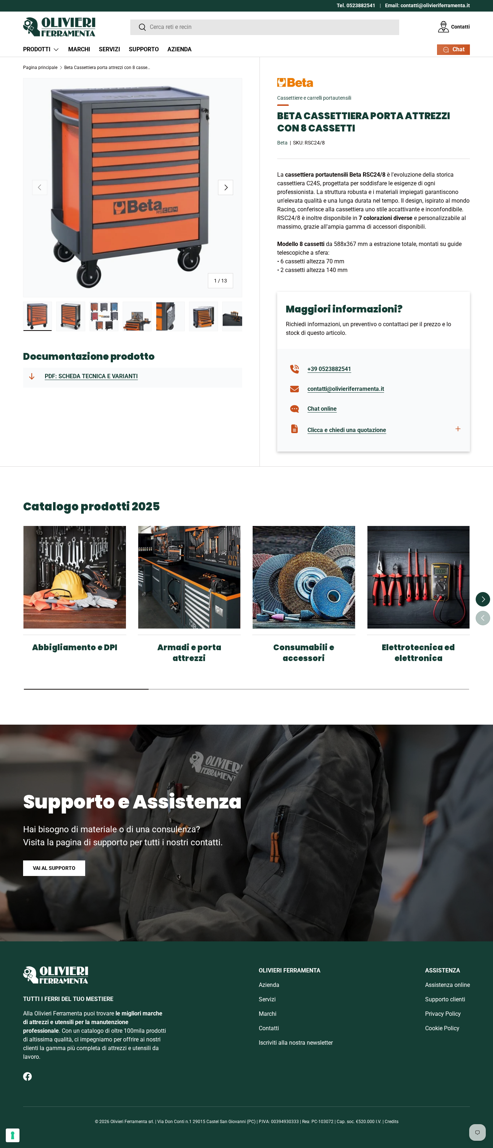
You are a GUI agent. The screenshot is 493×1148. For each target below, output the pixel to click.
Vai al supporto (54, 868)
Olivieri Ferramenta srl (131, 1121)
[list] (132, 187)
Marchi (79, 49)
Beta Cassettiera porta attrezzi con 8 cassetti (107, 67)
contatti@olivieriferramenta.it (345, 388)
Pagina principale (40, 67)
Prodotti (37, 49)
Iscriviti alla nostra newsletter (296, 1042)
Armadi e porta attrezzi (189, 653)
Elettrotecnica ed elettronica (418, 653)
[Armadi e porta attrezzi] (189, 577)
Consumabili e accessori (303, 653)
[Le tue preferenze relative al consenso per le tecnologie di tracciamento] (12, 1135)
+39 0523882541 (329, 369)
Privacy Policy (443, 1013)
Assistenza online (447, 984)
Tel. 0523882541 (356, 6)
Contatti (460, 26)
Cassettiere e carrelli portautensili (314, 98)
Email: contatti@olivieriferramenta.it (427, 6)
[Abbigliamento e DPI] (74, 577)
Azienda (179, 49)
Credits (391, 1121)
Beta (282, 143)
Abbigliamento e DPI (74, 647)
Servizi (109, 49)
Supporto (144, 49)
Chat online (322, 408)
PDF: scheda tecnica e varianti (91, 376)
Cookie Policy (442, 1028)
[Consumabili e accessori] (304, 577)
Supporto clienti (445, 999)
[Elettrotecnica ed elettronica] (418, 577)
